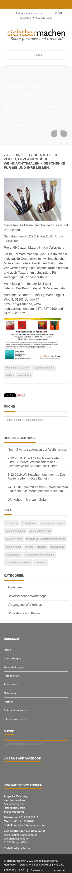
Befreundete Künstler (17, 710)
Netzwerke (10, 693)
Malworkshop (24, 375)
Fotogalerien (11, 675)
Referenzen (11, 684)
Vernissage (40, 562)
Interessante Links (15, 719)
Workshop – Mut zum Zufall (27, 499)
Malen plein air (13, 547)
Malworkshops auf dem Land (39, 554)
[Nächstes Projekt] (63, 133)
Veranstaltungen (14, 667)
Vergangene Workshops (25, 605)
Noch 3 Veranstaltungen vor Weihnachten (37, 449)
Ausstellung (11, 523)
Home (9, 107)
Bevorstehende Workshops (27, 596)
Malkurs (9, 375)
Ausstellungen (29, 523)
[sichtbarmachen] (33, 35)
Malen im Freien (13, 539)
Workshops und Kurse (41, 111)
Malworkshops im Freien (18, 562)
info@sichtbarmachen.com (30, 825)
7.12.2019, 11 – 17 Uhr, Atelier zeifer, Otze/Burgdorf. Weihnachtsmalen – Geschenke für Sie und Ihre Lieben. (34, 462)
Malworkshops (13, 554)
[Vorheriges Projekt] (54, 133)
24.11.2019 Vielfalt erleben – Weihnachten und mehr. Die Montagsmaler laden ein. (38, 489)
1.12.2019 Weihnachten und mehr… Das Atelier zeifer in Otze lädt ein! (37, 476)
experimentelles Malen (17, 367)
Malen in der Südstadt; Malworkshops (45, 539)
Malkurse (41, 547)
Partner (8, 701)
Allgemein (24, 107)
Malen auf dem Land (44, 367)
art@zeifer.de (22, 848)
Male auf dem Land (15, 531)
